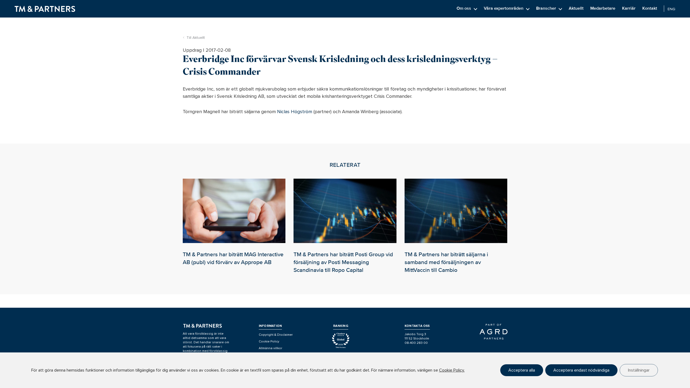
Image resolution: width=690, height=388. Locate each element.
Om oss (464, 8)
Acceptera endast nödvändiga (581, 370)
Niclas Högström (294, 112)
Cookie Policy (269, 342)
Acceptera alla (521, 370)
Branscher (546, 8)
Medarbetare (602, 8)
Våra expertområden (503, 8)
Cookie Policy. (452, 370)
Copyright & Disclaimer (276, 335)
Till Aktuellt (196, 37)
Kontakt (649, 8)
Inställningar (639, 370)
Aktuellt (576, 8)
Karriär (629, 8)
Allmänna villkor (270, 348)
